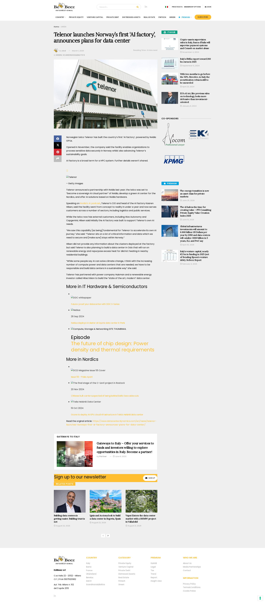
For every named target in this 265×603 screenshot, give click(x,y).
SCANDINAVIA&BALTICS (74, 55)
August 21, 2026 (134, 525)
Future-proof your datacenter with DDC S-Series (95, 304)
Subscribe (203, 17)
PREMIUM (186, 17)
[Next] (108, 536)
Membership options (192, 7)
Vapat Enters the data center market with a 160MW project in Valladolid (141, 518)
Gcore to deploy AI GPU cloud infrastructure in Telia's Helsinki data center (107, 414)
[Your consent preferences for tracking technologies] (260, 598)
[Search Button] (138, 7)
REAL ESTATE (149, 17)
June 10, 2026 (188, 219)
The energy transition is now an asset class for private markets (194, 193)
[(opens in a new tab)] (174, 135)
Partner (103, 456)
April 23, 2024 (188, 86)
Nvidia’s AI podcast (90, 203)
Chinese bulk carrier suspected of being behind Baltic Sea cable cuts (105, 395)
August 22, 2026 (63, 525)
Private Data (177, 7)
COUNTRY (59, 17)
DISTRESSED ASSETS (131, 17)
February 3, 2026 (189, 264)
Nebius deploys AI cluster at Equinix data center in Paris (98, 322)
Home (56, 27)
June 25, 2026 (188, 200)
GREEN (172, 17)
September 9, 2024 (191, 65)
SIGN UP (152, 478)
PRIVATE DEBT (112, 17)
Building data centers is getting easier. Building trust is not (69, 518)
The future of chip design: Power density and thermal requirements (112, 346)
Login (208, 7)
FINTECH (162, 17)
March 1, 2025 (78, 50)
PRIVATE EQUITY (76, 17)
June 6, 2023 (120, 456)
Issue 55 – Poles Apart (82, 376)
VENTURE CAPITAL (95, 17)
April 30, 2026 (188, 244)
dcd (64, 50)
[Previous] (103, 536)
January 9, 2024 (189, 106)
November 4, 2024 (190, 52)
